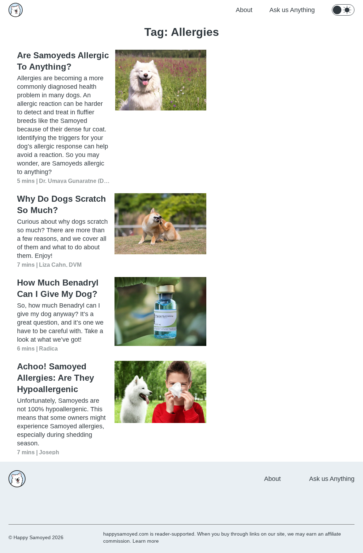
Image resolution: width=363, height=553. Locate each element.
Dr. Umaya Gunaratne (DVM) (74, 180)
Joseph (49, 452)
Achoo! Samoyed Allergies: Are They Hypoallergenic (55, 378)
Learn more (146, 541)
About (244, 9)
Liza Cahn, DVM (60, 264)
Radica (48, 348)
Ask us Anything (292, 9)
